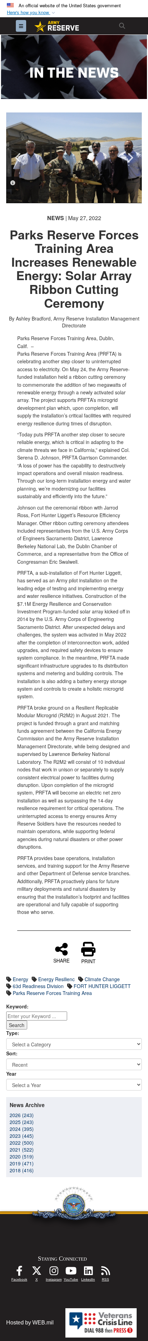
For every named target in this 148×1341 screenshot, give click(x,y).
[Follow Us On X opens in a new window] (36, 1272)
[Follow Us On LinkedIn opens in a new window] (88, 1272)
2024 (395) (22, 1128)
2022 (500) (22, 1142)
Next (130, 158)
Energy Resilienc (56, 979)
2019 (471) (22, 1163)
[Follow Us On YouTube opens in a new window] (71, 1272)
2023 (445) (22, 1135)
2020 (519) (22, 1156)
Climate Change (102, 979)
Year (11, 1073)
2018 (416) (22, 1170)
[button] (31, 12)
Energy (20, 979)
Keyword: (17, 1006)
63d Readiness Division (38, 986)
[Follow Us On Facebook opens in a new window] (19, 1272)
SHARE (61, 960)
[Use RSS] (105, 1272)
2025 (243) (22, 1121)
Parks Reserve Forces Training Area (52, 992)
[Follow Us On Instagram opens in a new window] (53, 1272)
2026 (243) (22, 1115)
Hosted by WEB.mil (30, 1322)
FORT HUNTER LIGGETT (102, 986)
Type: (12, 1032)
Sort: (12, 1053)
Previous (18, 158)
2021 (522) (22, 1149)
